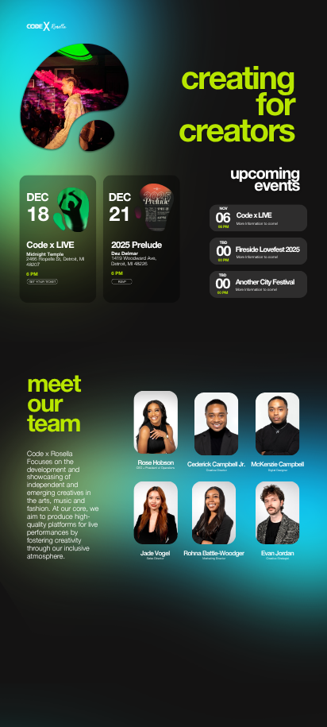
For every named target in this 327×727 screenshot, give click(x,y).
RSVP (122, 282)
